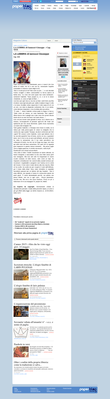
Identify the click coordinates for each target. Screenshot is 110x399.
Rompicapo (93, 84)
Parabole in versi (22, 344)
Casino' (85, 84)
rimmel (88, 71)
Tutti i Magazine (90, 8)
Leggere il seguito (49, 254)
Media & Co (68, 8)
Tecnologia (73, 5)
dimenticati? (91, 1)
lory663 (88, 63)
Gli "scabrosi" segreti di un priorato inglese (30, 222)
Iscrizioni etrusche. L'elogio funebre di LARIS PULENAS (32, 266)
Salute (54, 8)
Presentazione (34, 388)
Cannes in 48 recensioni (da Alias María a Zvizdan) (32, 224)
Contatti (16, 389)
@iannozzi (37, 51)
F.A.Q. (48, 389)
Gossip (93, 5)
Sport (80, 5)
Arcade (76, 84)
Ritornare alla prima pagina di (27, 233)
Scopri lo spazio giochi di (81, 109)
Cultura (59, 122)
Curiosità (86, 5)
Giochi (49, 40)
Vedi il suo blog (63, 74)
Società (36, 5)
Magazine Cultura (20, 40)
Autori (56, 40)
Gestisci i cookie (50, 391)
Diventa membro (89, 78)
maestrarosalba (90, 67)
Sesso (42, 8)
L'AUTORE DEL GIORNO (76, 56)
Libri (61, 5)
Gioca (88, 90)
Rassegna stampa (51, 388)
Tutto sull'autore (78, 78)
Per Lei (36, 8)
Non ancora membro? (80, 47)
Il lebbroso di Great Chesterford (26, 228)
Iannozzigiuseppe (31, 51)
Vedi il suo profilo (63, 72)
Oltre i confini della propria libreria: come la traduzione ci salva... (31, 363)
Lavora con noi (17, 391)
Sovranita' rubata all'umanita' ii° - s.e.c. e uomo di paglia (33, 323)
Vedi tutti (61, 104)
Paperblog (21, 7)
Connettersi (84, 1)
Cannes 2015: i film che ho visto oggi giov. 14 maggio (32, 245)
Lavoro (82, 8)
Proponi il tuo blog (79, 49)
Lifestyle (76, 8)
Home (16, 1)
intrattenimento (90, 59)
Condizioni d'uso (34, 389)
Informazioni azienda (35, 391)
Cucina (48, 8)
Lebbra (59, 111)
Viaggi (66, 5)
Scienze (61, 8)
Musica (56, 5)
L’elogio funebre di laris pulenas (29, 285)
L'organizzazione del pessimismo (30, 303)
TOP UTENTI (87, 56)
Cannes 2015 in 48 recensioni (25, 226)
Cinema (49, 5)
